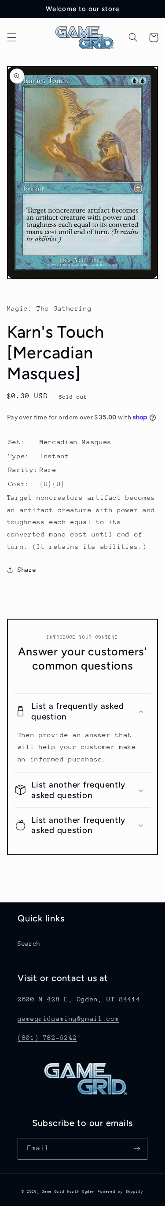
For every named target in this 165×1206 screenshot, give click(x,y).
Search (29, 943)
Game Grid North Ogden (68, 1191)
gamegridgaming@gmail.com (68, 1018)
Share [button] (27, 569)
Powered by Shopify (120, 1191)
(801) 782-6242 (47, 1037)
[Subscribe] (137, 1149)
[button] (11, 37)
